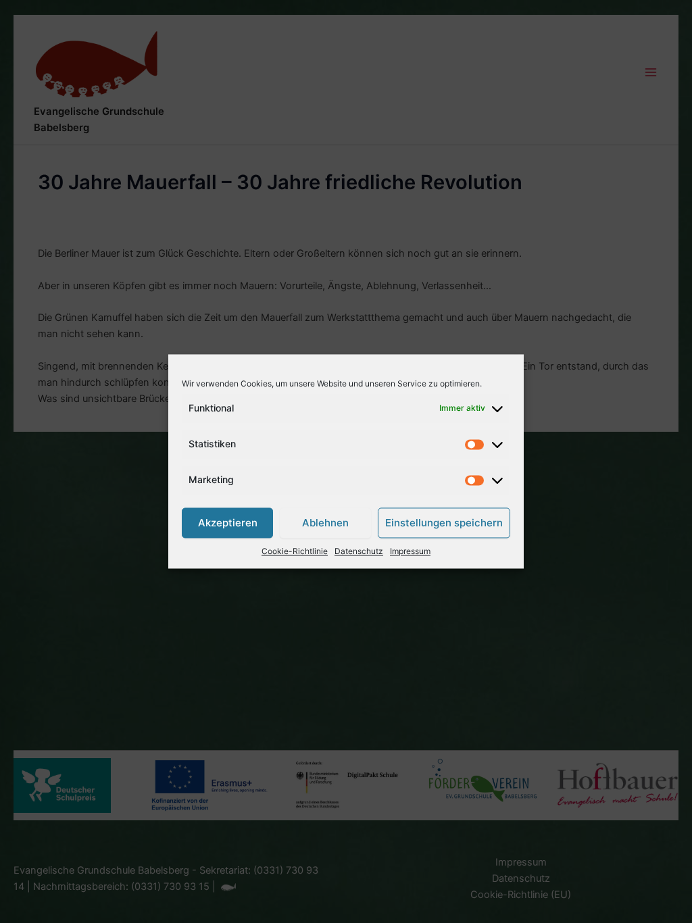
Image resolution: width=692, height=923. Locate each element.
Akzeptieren (227, 522)
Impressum (410, 552)
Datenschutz (359, 552)
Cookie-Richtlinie (295, 552)
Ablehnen (325, 522)
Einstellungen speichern (444, 522)
